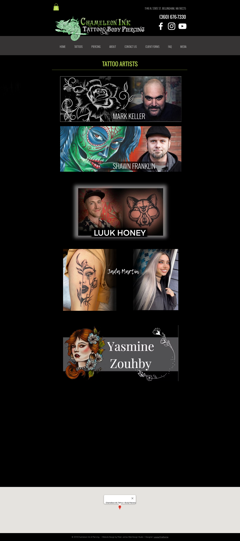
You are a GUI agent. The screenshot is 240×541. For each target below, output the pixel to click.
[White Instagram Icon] (172, 26)
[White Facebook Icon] (161, 26)
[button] (78, 46)
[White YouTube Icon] (182, 26)
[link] (56, 6)
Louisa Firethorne (161, 537)
